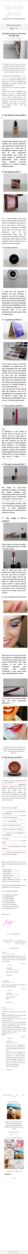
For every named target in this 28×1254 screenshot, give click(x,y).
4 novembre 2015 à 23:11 (12, 969)
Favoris (21, 37)
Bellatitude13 (16, 875)
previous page (8, 1095)
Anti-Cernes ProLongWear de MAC (13, 837)
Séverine (4, 1007)
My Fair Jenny (14, 10)
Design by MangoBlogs (14, 1252)
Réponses (10, 965)
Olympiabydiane (5, 981)
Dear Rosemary (15, 872)
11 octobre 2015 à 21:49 (8, 982)
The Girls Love (16, 870)
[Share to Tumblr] (18, 934)
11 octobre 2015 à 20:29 (8, 953)
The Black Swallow (16, 874)
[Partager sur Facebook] (11, 934)
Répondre (23, 963)
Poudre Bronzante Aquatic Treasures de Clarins (14, 783)
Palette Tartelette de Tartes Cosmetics (14, 823)
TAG (16, 38)
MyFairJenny (9, 968)
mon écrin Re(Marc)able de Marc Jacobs (14, 500)
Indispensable (11, 38)
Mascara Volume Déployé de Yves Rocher (14, 827)
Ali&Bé (21, 879)
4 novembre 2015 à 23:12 (12, 994)
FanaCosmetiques (15, 877)
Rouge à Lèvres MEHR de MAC (11, 841)
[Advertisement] (14, 1191)
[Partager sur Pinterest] (16, 934)
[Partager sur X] (13, 934)
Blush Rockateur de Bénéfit (11, 815)
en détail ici (22, 387)
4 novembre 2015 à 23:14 (12, 1042)
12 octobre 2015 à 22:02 (8, 1009)
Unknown (4, 952)
